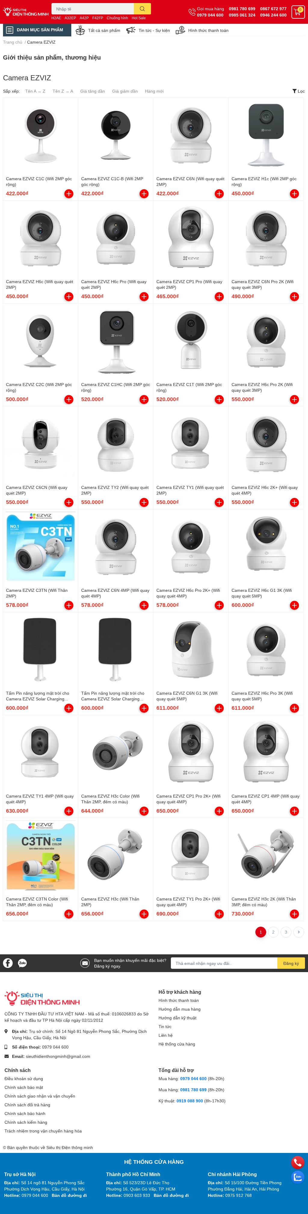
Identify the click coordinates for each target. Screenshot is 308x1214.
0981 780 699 (242, 8)
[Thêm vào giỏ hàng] (68, 193)
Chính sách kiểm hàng (26, 1122)
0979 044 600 (210, 14)
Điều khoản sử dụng (24, 1078)
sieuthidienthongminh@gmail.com (58, 1056)
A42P (84, 18)
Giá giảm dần (125, 91)
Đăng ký (291, 963)
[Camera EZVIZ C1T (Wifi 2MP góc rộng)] (191, 341)
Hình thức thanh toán (208, 30)
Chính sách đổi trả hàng (27, 1104)
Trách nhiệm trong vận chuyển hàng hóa (43, 1130)
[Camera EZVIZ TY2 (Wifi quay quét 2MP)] (116, 444)
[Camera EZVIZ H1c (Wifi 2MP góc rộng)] (266, 135)
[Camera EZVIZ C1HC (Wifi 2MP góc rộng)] (116, 341)
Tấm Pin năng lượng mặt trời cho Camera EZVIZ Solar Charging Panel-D (112, 698)
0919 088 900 (190, 1100)
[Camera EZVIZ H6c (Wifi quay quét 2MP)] (40, 238)
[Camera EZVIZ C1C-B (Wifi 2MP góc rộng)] (116, 135)
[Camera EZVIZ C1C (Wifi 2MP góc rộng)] (40, 135)
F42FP (97, 18)
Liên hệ (166, 1035)
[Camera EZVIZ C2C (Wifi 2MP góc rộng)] (40, 341)
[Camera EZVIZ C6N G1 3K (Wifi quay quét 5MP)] (191, 650)
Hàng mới (154, 91)
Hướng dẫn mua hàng (180, 1009)
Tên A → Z (35, 91)
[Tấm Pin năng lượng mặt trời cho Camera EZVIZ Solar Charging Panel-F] (40, 650)
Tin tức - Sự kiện (154, 30)
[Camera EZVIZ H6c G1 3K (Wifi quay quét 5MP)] (266, 547)
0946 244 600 (273, 14)
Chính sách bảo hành (25, 1113)
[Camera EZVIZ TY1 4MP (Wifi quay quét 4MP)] (40, 753)
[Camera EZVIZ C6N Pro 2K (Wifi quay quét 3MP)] (266, 238)
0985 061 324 (242, 14)
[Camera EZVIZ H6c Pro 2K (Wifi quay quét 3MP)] (266, 341)
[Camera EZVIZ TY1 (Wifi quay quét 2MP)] (191, 444)
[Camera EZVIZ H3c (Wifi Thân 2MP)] (116, 855)
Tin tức (165, 1026)
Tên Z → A (63, 91)
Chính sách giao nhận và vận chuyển (40, 1095)
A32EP (70, 18)
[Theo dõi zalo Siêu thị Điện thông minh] (22, 962)
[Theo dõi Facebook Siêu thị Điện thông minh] (8, 962)
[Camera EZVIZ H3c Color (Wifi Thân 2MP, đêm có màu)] (116, 753)
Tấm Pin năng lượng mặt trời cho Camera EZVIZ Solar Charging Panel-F (37, 698)
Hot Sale (139, 18)
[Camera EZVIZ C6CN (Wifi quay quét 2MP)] (40, 444)
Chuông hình (117, 18)
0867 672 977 (273, 8)
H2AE (56, 18)
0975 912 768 (238, 1195)
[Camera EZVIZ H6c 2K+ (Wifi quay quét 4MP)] (266, 444)
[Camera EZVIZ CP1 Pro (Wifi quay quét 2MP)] (191, 238)
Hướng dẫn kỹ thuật (177, 1017)
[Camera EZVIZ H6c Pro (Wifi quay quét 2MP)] (116, 238)
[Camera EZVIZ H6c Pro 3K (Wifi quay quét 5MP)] (266, 650)
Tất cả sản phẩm (104, 30)
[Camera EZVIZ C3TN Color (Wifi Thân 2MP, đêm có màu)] (40, 855)
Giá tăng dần (92, 91)
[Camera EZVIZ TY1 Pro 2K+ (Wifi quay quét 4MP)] (191, 855)
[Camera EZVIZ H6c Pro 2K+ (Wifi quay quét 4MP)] (191, 547)
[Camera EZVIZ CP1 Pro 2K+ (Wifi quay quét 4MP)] (191, 753)
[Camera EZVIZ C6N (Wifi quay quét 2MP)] (191, 135)
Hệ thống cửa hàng (177, 1043)
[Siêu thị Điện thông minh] (25, 12)
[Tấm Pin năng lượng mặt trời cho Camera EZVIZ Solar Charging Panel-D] (116, 650)
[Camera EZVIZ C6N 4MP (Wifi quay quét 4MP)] (116, 547)
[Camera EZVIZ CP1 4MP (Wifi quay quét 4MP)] (266, 753)
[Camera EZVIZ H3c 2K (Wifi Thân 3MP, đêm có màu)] (266, 855)
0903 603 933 (137, 1195)
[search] (142, 8)
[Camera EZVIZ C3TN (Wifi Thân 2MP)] (40, 547)
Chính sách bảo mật (24, 1087)
